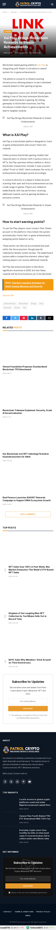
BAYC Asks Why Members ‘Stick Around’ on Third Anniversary (30, 661)
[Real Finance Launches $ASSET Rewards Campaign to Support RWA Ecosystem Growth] (28, 479)
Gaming (8, 31)
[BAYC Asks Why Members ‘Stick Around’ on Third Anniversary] (28, 642)
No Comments (22, 53)
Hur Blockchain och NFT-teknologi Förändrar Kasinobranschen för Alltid (26, 455)
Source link (8, 295)
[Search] (52, 4)
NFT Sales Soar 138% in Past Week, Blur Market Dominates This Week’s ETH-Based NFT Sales (31, 569)
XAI (24, 308)
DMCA (28, 915)
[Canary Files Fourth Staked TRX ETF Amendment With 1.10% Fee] (10, 819)
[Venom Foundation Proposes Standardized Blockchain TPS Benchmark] (28, 348)
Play (41, 304)
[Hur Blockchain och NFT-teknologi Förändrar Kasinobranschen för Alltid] (28, 436)
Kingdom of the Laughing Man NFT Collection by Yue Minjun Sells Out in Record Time (27, 616)
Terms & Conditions (24, 912)
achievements (10, 304)
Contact (7, 912)
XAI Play (41, 65)
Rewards (7, 308)
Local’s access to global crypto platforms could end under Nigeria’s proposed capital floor (34, 802)
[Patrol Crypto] (28, 4)
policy (35, 893)
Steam (17, 308)
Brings (33, 304)
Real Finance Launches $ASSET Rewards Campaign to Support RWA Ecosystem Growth (27, 499)
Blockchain (23, 304)
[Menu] (4, 4)
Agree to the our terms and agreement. (29, 893)
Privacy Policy (25, 718)
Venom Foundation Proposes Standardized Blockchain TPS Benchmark (25, 368)
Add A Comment (28, 514)
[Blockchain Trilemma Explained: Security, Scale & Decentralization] (28, 392)
